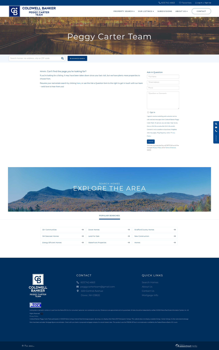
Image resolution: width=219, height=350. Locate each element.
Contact (201, 11)
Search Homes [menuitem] (150, 282)
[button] (62, 58)
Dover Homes (93, 230)
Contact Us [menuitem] (148, 291)
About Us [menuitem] (181, 11)
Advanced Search (78, 58)
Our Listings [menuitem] (145, 11)
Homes (137, 243)
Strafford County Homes (144, 230)
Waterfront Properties (97, 243)
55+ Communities (49, 230)
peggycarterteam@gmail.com (97, 286)
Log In (199, 3)
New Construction (141, 236)
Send (150, 141)
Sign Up (208, 3)
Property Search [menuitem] (123, 11)
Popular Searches (109, 215)
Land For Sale (93, 236)
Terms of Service (170, 148)
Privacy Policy (157, 148)
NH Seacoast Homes (50, 236)
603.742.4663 (168, 3)
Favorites (186, 3)
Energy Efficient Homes (51, 243)
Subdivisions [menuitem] (165, 11)
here (79, 83)
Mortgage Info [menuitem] (150, 295)
